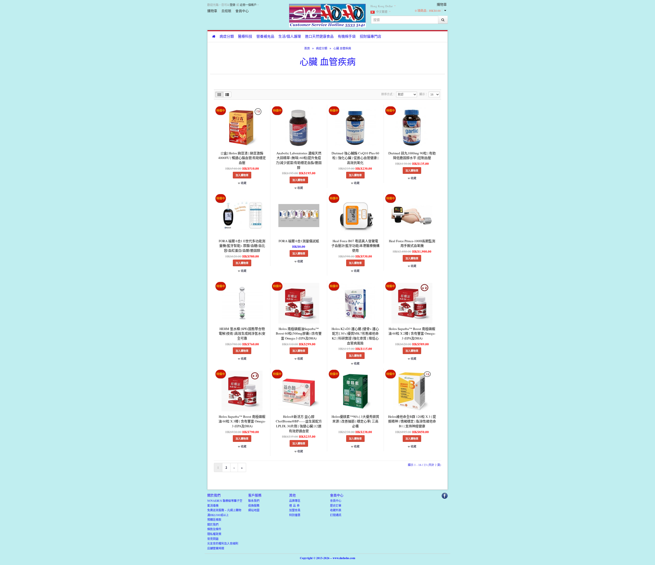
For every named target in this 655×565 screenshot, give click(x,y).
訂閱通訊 (335, 515)
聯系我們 (253, 501)
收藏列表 (335, 510)
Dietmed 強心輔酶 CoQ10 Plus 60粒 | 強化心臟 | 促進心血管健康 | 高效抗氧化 (355, 158)
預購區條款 (214, 519)
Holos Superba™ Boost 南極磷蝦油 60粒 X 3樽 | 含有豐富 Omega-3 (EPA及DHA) (242, 421)
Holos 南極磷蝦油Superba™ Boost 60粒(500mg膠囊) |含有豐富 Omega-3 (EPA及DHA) (299, 333)
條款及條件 (214, 529)
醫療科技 (245, 36)
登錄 (232, 5)
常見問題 (213, 539)
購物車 (212, 10)
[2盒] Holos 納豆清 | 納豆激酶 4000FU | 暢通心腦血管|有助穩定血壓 (242, 158)
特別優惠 (294, 515)
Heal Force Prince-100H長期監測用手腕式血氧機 (412, 243)
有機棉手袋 (347, 36)
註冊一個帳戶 (248, 5)
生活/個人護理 (289, 36)
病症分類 (227, 36)
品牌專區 (294, 501)
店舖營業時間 (215, 548)
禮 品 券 (294, 505)
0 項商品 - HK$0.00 (428, 10)
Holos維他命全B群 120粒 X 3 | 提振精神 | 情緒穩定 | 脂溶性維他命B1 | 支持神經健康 (412, 421)
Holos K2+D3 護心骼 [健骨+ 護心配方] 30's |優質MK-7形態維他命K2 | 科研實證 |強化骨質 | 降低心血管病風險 (355, 335)
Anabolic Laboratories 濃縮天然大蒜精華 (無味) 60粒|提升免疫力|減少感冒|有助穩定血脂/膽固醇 (299, 160)
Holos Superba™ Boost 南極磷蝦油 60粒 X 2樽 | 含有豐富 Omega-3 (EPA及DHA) (411, 333)
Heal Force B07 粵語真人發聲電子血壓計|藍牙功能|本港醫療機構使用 (355, 246)
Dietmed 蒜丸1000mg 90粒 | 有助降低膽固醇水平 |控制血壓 (412, 155)
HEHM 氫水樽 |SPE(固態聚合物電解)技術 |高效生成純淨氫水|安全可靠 (242, 333)
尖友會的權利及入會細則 (222, 543)
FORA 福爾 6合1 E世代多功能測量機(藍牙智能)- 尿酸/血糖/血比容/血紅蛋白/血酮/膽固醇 (242, 246)
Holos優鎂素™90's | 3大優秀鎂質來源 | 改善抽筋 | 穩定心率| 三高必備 (355, 421)
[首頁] (213, 36)
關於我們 (213, 524)
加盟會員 (294, 510)
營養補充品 (265, 36)
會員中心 (242, 10)
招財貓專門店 (370, 36)
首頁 (307, 48)
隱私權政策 (214, 534)
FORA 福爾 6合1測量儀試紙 (299, 241)
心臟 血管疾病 (342, 48)
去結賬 (226, 10)
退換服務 (253, 505)
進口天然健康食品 (319, 36)
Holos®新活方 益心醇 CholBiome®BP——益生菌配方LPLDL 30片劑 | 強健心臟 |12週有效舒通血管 (299, 423)
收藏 (243, 183)
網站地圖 (253, 510)
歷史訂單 (335, 505)
